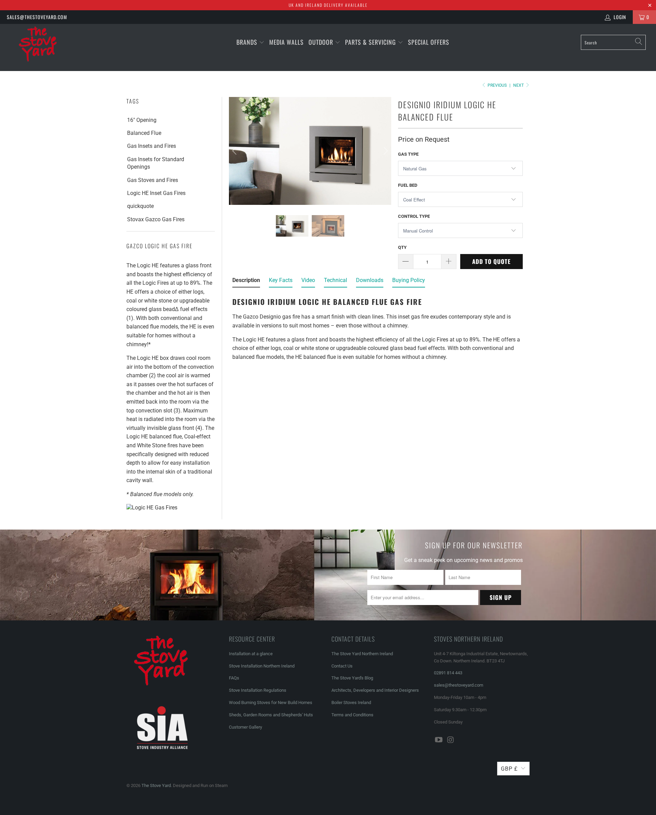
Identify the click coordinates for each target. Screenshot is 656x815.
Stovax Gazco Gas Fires (155, 219)
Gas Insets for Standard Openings (155, 163)
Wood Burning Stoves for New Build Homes (270, 702)
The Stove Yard (156, 785)
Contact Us (342, 666)
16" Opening (141, 120)
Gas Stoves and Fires (152, 180)
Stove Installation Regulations (257, 690)
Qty (402, 247)
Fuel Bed (407, 185)
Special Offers (428, 42)
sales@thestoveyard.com (37, 16)
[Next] (385, 151)
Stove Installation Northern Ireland (262, 666)
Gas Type (408, 154)
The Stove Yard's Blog (352, 677)
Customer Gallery (245, 727)
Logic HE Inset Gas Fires (156, 193)
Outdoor (321, 42)
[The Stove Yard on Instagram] (451, 740)
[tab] (246, 281)
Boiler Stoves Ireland (351, 702)
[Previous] (235, 151)
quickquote (140, 206)
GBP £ (509, 768)
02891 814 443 (448, 672)
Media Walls (286, 42)
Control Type (414, 216)
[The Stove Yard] (56, 47)
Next (519, 85)
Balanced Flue (144, 133)
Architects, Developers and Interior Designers (375, 690)
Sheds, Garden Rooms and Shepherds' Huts (271, 714)
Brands (246, 42)
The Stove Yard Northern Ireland (362, 653)
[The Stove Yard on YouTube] (439, 740)
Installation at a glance (251, 653)
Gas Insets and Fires (151, 146)
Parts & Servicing (371, 42)
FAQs (234, 677)
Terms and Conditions (352, 714)
